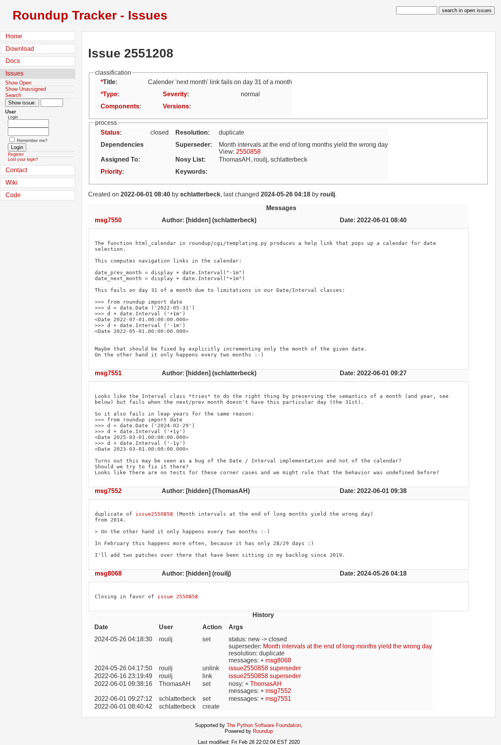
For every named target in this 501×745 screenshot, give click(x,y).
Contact (16, 170)
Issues (14, 73)
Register (16, 154)
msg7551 (108, 373)
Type (110, 94)
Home (13, 36)
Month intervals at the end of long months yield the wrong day (347, 646)
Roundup (263, 731)
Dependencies (122, 144)
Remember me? (32, 140)
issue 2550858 (177, 596)
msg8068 (108, 573)
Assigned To (119, 159)
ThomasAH (266, 683)
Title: (110, 82)
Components (120, 106)
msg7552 (108, 491)
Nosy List (189, 159)
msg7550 (108, 220)
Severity (175, 94)
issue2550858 (154, 514)
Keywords (190, 171)
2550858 (248, 151)
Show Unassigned (25, 89)
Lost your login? (23, 159)
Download (19, 48)
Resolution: (192, 132)
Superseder (192, 144)
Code (13, 195)
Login (13, 117)
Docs (12, 61)
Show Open (18, 83)
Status (110, 132)
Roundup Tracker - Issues (90, 15)
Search (13, 95)
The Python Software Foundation (264, 725)
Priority (111, 171)
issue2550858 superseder (265, 668)
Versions (176, 106)
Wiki (11, 182)
